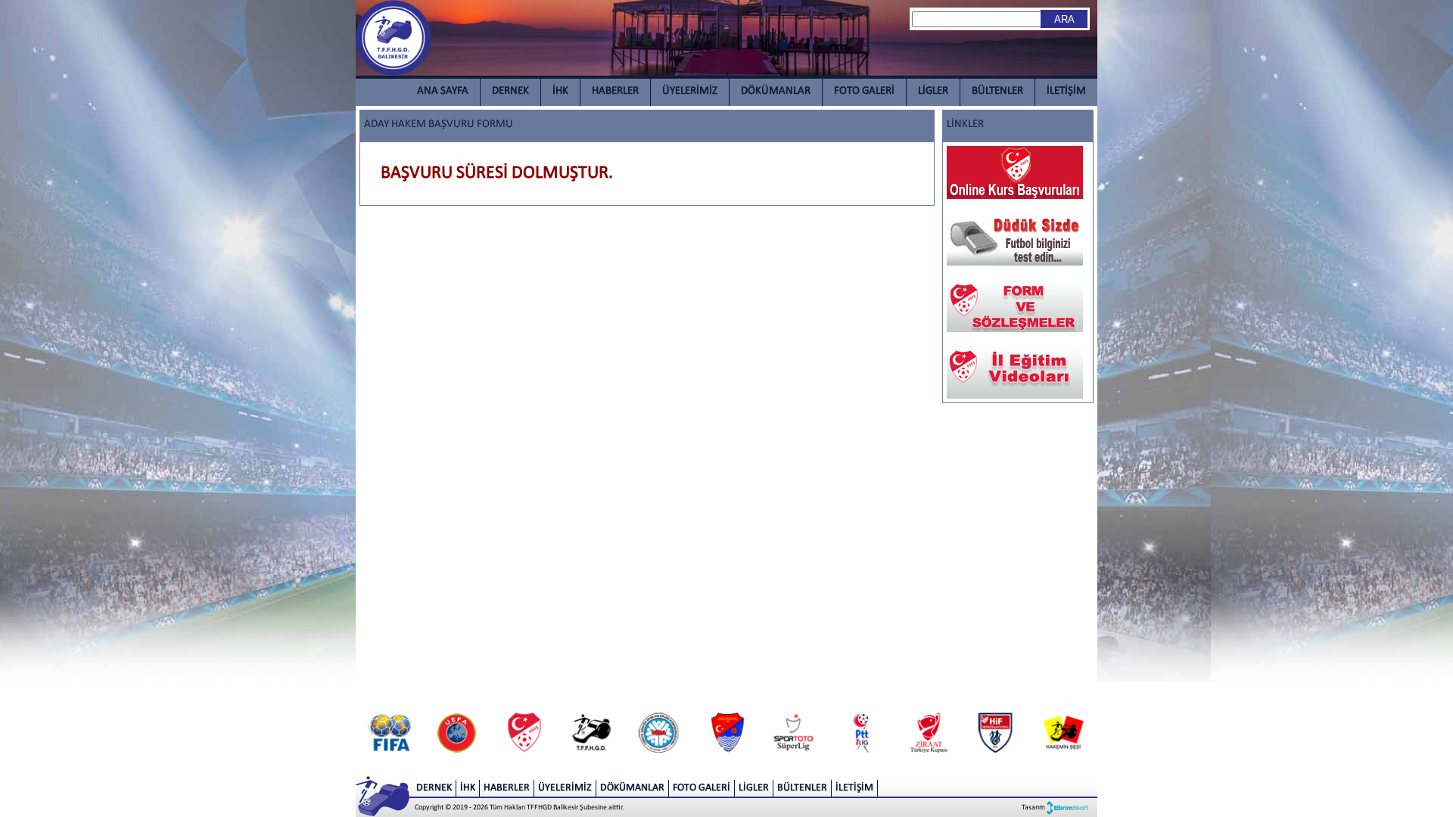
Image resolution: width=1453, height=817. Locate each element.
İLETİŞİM (1066, 91)
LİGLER (933, 91)
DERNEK (510, 91)
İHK (560, 91)
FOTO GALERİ (864, 91)
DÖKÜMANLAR (776, 91)
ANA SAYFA (442, 91)
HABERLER (615, 91)
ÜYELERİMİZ (689, 91)
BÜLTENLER (997, 91)
